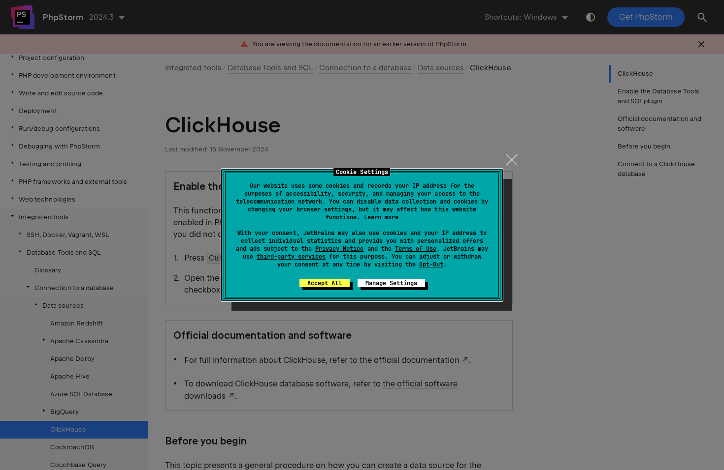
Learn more (381, 217)
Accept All (324, 283)
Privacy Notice (339, 249)
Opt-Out (431, 264)
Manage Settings (391, 283)
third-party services (291, 257)
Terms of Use (415, 249)
